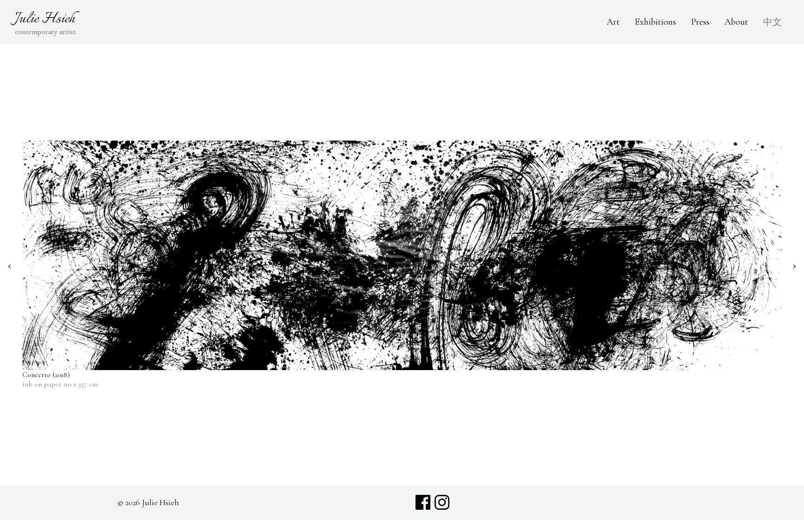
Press (700, 21)
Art (613, 21)
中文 (772, 22)
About (736, 21)
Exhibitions (655, 21)
